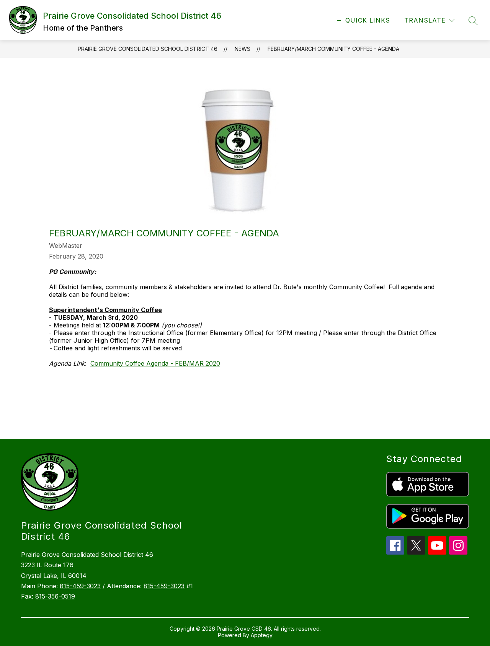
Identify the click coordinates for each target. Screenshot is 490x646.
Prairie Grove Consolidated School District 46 (147, 49)
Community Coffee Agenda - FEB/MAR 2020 (155, 363)
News (242, 49)
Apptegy (262, 635)
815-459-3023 (80, 586)
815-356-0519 (55, 596)
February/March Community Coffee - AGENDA (333, 49)
